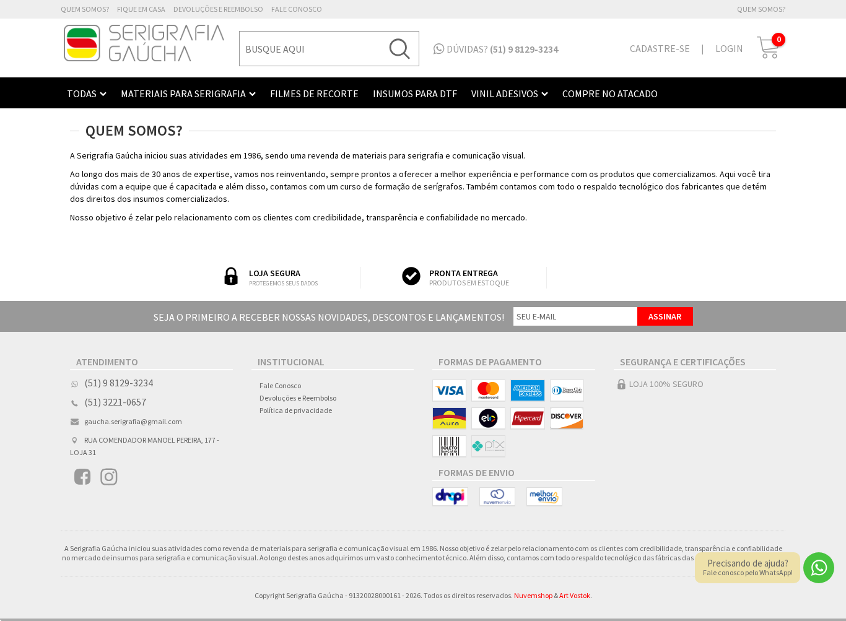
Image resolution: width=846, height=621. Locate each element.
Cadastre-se (660, 48)
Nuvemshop (533, 595)
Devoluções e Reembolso (218, 9)
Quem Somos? (85, 9)
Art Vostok (574, 595)
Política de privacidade (295, 410)
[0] (768, 55)
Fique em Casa (141, 9)
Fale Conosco (296, 9)
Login (729, 48)
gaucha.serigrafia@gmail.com (133, 421)
